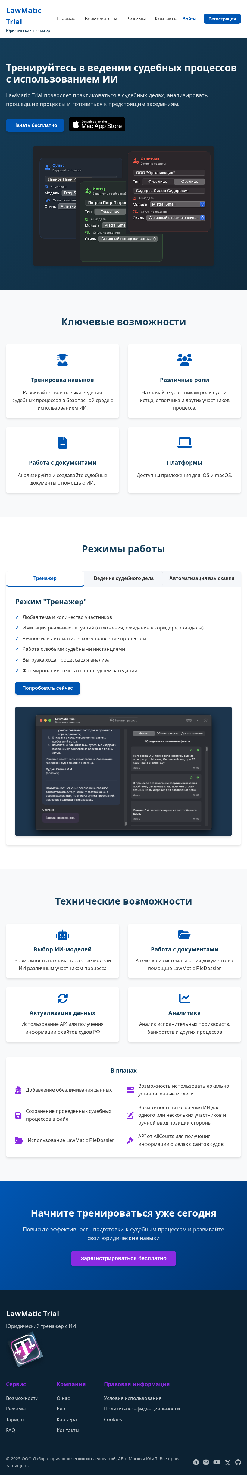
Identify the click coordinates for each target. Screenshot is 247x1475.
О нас (63, 1398)
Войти (189, 18)
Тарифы (15, 1419)
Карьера (67, 1419)
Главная (66, 18)
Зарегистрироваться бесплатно (124, 1258)
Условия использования (132, 1398)
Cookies (113, 1419)
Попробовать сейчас (47, 688)
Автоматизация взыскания (201, 578)
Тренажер (45, 578)
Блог (62, 1408)
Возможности (101, 18)
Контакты (166, 18)
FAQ (10, 1430)
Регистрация (222, 18)
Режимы (136, 18)
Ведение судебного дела (124, 578)
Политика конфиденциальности (142, 1408)
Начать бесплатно (35, 125)
